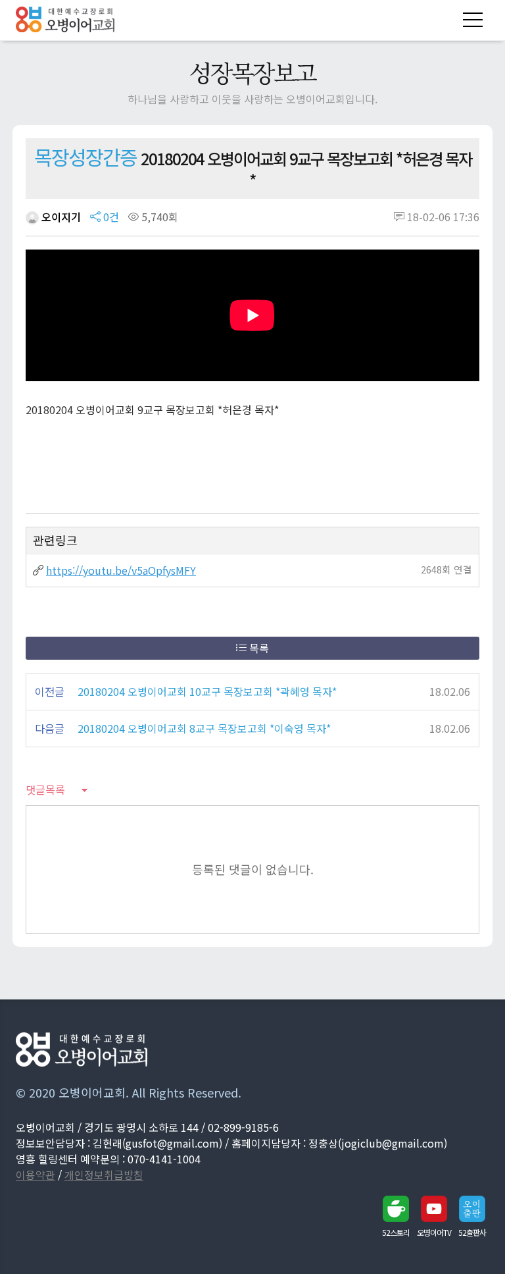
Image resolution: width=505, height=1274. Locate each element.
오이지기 (60, 217)
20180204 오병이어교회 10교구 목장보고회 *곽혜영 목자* (207, 691)
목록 (258, 648)
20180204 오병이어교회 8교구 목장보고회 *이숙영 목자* (204, 728)
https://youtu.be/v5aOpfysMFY (121, 570)
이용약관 (35, 1174)
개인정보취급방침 (103, 1174)
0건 (110, 217)
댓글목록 (45, 789)
